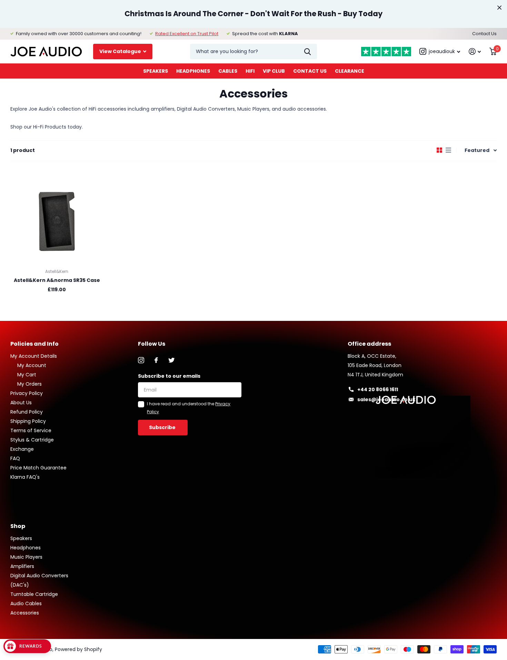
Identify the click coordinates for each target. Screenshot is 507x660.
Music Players (26, 557)
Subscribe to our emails (169, 376)
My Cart (26, 374)
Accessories (24, 612)
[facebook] (156, 360)
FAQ (15, 458)
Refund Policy (26, 411)
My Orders (29, 383)
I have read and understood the (188, 407)
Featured (477, 150)
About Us (21, 402)
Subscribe (163, 427)
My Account (31, 365)
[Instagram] (141, 360)
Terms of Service (30, 430)
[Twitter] (171, 360)
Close (499, 7)
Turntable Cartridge (34, 594)
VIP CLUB (274, 71)
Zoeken (307, 51)
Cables (227, 71)
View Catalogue (120, 51)
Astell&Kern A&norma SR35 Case (57, 280)
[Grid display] (439, 150)
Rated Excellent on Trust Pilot (186, 33)
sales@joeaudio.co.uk (386, 399)
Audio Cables (26, 603)
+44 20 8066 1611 (377, 389)
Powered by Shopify (78, 649)
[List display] (448, 150)
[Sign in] (475, 51)
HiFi (250, 71)
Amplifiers (22, 566)
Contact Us (484, 33)
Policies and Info (34, 344)
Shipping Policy (28, 421)
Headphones (193, 71)
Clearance (349, 71)
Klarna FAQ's (25, 477)
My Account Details (33, 356)
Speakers (155, 71)
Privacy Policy (26, 393)
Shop (17, 526)
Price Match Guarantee (38, 467)
